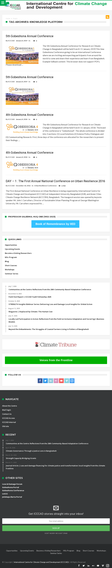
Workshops (9, 269)
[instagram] (72, 380)
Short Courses (11, 265)
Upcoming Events (12, 249)
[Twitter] (45, 380)
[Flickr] (56, 380)
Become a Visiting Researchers (18, 253)
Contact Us (6, 414)
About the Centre (9, 406)
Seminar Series (11, 273)
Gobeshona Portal (10, 487)
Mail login (6, 410)
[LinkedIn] (50, 380)
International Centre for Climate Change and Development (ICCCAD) (41, 562)
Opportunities (11, 245)
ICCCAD (11, 41)
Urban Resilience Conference (45, 186)
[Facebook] (40, 380)
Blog (7, 261)
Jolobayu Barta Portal (12, 497)
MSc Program (11, 257)
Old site (5, 426)
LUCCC (5, 493)
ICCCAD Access (8, 418)
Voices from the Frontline (56, 360)
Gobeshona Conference (13, 490)
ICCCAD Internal (9, 422)
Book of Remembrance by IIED (55, 224)
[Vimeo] (66, 380)
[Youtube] (61, 380)
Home (8, 19)
